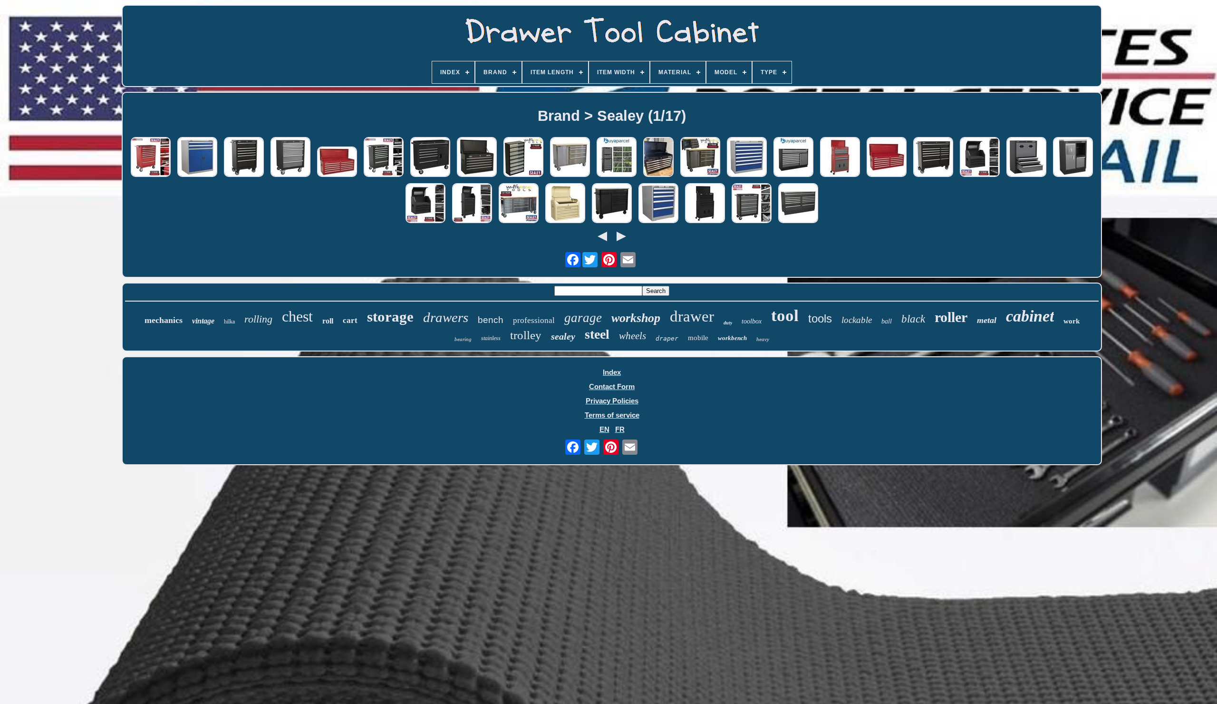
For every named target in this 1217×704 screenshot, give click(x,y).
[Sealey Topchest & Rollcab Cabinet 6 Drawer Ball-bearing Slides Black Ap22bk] (705, 204)
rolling (258, 319)
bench (490, 320)
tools (820, 318)
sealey (563, 336)
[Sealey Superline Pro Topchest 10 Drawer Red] (337, 162)
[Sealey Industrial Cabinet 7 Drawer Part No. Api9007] (746, 158)
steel (597, 334)
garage (583, 318)
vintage (203, 321)
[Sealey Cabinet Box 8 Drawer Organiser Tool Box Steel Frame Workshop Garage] (523, 158)
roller (951, 317)
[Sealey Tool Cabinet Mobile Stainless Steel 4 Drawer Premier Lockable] (700, 158)
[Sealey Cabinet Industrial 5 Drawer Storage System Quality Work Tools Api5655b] (658, 204)
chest (297, 316)
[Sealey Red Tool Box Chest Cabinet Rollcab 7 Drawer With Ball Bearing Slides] (150, 158)
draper (667, 338)
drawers (445, 317)
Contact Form (612, 386)
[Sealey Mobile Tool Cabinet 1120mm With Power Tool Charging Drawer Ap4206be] (611, 204)
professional (534, 320)
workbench (732, 338)
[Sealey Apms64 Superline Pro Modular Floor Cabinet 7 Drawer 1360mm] (793, 158)
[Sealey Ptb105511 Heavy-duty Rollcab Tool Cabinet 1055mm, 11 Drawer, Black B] (933, 158)
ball (886, 321)
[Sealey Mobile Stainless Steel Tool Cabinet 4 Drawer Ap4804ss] (570, 158)
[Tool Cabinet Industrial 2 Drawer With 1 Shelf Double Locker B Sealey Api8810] (197, 158)
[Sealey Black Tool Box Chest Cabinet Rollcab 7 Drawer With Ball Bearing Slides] (383, 158)
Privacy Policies (612, 401)
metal (986, 320)
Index (612, 372)
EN (604, 429)
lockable (856, 320)
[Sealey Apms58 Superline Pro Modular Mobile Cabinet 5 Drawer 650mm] (290, 158)
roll (327, 321)
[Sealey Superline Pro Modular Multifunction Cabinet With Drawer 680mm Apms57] (1073, 158)
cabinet (1030, 316)
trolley (525, 335)
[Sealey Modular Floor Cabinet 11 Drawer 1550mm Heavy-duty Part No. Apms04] (798, 204)
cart (350, 320)
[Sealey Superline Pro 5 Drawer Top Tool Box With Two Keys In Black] (658, 158)
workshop (635, 318)
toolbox (752, 321)
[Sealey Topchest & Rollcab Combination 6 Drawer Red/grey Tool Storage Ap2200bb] (840, 158)
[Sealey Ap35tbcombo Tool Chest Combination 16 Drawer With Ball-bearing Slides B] (616, 158)
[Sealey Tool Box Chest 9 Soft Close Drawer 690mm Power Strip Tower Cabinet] (472, 204)
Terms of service (612, 415)
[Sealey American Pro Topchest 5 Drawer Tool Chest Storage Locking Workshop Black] (476, 158)
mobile (698, 338)
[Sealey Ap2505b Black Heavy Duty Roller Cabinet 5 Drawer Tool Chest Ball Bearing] (751, 204)
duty (728, 322)
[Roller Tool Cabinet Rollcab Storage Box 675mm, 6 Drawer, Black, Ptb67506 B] (244, 158)
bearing (463, 339)
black (913, 319)
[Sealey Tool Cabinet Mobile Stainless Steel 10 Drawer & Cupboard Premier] (518, 204)
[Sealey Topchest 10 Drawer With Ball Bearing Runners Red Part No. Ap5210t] (886, 158)
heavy (762, 339)
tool (785, 315)
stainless (491, 338)
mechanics (164, 320)
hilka (229, 321)
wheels (632, 336)
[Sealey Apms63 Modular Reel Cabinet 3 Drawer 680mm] (1026, 158)
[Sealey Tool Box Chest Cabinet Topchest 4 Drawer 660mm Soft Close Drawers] (979, 158)
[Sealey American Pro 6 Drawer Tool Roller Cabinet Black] (430, 158)
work (1071, 321)
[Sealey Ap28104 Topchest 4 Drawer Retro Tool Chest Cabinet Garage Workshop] (565, 204)
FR (620, 429)
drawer (692, 316)
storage (390, 316)
